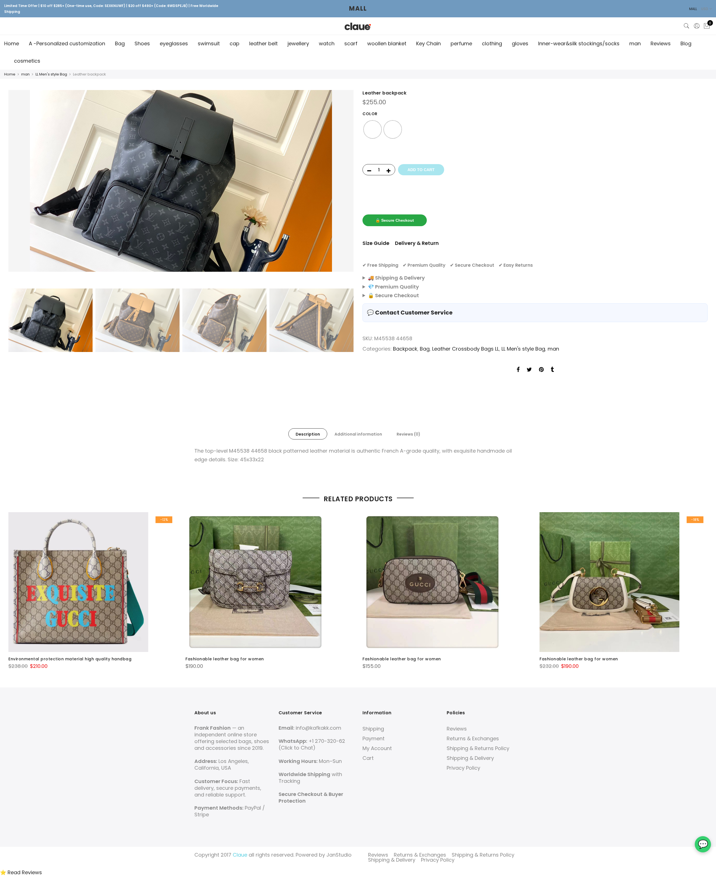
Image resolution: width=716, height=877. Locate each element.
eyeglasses (174, 43)
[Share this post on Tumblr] (552, 370)
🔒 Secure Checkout (394, 220)
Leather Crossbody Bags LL (465, 348)
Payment (373, 738)
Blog (685, 43)
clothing (492, 43)
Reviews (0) (408, 434)
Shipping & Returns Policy (478, 748)
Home (11, 43)
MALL (358, 8)
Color (370, 114)
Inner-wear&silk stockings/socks (579, 43)
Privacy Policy (463, 767)
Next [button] (344, 188)
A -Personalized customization (67, 43)
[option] (181, 181)
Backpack (405, 348)
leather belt (263, 43)
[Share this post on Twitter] (529, 370)
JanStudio (339, 854)
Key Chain (428, 43)
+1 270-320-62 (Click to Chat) (312, 744)
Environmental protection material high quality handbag (69, 659)
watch (327, 43)
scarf (350, 43)
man (635, 43)
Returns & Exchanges (473, 738)
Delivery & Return (417, 243)
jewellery (298, 43)
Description (308, 434)
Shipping (373, 728)
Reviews (661, 43)
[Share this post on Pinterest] (541, 370)
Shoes (142, 43)
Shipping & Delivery (470, 758)
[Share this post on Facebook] (518, 370)
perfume (461, 43)
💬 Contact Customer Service (410, 312)
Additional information (358, 434)
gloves (520, 43)
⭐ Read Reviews (21, 872)
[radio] (372, 129)
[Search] (687, 26)
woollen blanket (386, 43)
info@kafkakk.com (318, 727)
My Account (377, 748)
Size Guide (375, 243)
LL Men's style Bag (51, 74)
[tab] (307, 433)
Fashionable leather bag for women (224, 659)
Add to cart (421, 169)
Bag (120, 43)
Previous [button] (18, 188)
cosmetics (27, 60)
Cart (368, 758)
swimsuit (209, 43)
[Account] (696, 26)
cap (234, 43)
